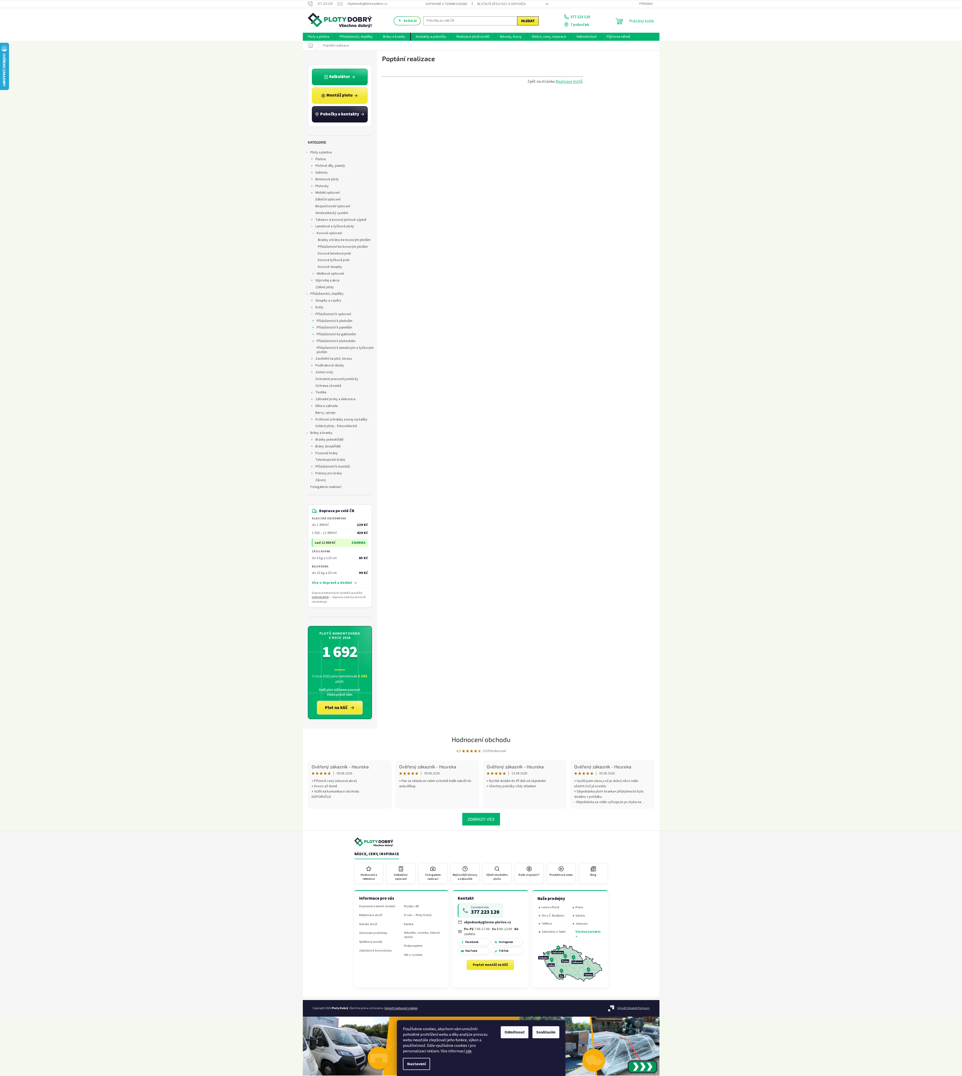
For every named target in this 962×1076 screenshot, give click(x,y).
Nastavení (416, 1064)
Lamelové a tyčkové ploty (334, 226)
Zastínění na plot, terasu (333, 358)
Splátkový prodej (370, 942)
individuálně (320, 597)
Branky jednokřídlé (329, 439)
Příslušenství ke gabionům (336, 334)
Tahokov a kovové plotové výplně (340, 219)
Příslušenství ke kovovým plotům (343, 246)
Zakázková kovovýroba (375, 950)
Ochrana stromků (328, 385)
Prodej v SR (411, 906)
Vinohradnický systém (331, 213)
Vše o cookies (413, 955)
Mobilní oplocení (327, 192)
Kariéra (408, 924)
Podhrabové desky (329, 365)
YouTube (471, 951)
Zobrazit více (481, 819)
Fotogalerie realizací (325, 486)
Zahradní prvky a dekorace (335, 399)
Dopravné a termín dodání (446, 4)
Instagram (506, 942)
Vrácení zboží (368, 924)
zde (469, 1051)
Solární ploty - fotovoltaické (336, 426)
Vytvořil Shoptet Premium (633, 1008)
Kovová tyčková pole (334, 260)
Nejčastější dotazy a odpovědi (501, 4)
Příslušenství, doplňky (327, 293)
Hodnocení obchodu (481, 739)
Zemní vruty (324, 372)
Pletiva (320, 159)
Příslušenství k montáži (332, 466)
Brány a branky (321, 432)
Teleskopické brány (330, 459)
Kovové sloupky (330, 266)
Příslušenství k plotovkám (336, 341)
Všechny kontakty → (588, 934)
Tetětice (546, 924)
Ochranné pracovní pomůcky (336, 379)
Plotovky (322, 186)
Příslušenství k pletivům (334, 320)
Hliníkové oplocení (330, 273)
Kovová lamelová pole (334, 253)
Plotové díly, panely (330, 165)
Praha (579, 907)
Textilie (320, 392)
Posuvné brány (326, 453)
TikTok (504, 951)
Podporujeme (413, 946)
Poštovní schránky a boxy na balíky (341, 419)
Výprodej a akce (327, 280)
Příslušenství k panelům (334, 327)
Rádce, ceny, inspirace (376, 854)
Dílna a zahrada (326, 405)
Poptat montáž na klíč (490, 965)
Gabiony (321, 172)
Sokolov (580, 916)
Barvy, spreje (325, 412)
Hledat (528, 21)
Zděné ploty (324, 287)
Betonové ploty (327, 179)
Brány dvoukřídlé (328, 446)
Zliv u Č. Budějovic (553, 916)
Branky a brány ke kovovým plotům (344, 239)
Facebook (472, 942)
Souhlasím (546, 1032)
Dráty (319, 307)
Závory (320, 480)
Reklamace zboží (370, 915)
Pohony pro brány (328, 473)
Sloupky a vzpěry (328, 300)
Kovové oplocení (329, 233)
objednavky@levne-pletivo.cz (487, 922)
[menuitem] (318, 37)
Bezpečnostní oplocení (332, 206)
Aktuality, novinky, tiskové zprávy (422, 935)
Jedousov (581, 924)
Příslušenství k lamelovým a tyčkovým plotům (345, 350)
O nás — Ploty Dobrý (418, 915)
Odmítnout (515, 1032)
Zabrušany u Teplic (553, 932)
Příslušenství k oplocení (333, 314)
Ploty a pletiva (321, 152)
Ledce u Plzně (550, 907)
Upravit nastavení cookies (400, 1008)
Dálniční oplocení (328, 199)
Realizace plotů (569, 81)
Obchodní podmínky (373, 933)
